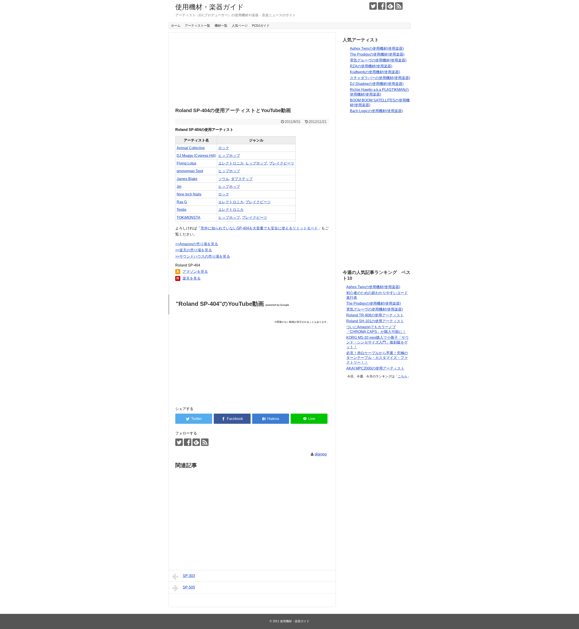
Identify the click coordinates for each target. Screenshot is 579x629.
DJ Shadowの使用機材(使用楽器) (376, 84)
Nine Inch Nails (189, 194)
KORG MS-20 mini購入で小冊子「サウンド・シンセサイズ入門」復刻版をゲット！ (377, 342)
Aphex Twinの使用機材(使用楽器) (377, 48)
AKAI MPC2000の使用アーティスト (375, 368)
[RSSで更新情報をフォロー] (399, 6)
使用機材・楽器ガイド (209, 7)
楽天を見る (192, 278)
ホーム (175, 25)
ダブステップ (242, 179)
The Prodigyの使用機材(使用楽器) (377, 54)
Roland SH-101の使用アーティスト (375, 321)
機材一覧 (221, 25)
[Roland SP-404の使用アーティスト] (270, 419)
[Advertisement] (252, 68)
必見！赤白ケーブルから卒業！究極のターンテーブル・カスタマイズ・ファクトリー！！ (377, 357)
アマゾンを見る (195, 271)
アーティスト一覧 (197, 25)
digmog (321, 454)
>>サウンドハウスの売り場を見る (202, 256)
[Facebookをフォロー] (381, 6)
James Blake (187, 179)
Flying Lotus (186, 163)
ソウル (223, 179)
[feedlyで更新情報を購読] (390, 6)
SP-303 (189, 576)
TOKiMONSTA (188, 217)
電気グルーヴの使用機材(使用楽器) (378, 60)
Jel (179, 186)
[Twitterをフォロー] (373, 6)
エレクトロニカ (231, 163)
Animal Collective (191, 148)
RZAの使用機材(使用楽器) (371, 66)
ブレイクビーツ (281, 163)
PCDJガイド (261, 25)
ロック (223, 148)
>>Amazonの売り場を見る (196, 244)
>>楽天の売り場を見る (193, 250)
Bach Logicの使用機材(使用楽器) (376, 111)
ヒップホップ (229, 156)
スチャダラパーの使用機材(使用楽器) (380, 78)
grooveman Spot (190, 171)
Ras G (182, 202)
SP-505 (189, 587)
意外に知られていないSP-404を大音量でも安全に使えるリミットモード (259, 228)
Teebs (181, 210)
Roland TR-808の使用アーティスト (375, 315)
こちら (402, 376)
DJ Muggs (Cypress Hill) (196, 156)
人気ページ (240, 25)
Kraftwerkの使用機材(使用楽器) (375, 72)
